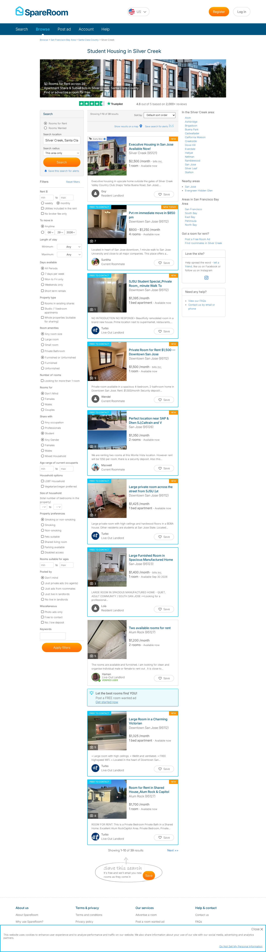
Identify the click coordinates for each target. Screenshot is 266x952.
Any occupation (54, 422)
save (148, 875)
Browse (43, 29)
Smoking (50, 524)
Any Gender (52, 439)
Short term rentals (55, 290)
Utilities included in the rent (61, 208)
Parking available (54, 547)
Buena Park (191, 129)
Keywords (46, 629)
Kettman (189, 156)
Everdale (190, 148)
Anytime (50, 226)
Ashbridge (191, 121)
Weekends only (54, 284)
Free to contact (54, 617)
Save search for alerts (157, 126)
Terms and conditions (89, 914)
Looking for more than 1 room (62, 380)
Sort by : (139, 115)
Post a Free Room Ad (197, 239)
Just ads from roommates (60, 588)
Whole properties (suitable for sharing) (60, 319)
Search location (52, 134)
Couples (50, 409)
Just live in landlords (57, 594)
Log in (241, 12)
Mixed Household (55, 456)
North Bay (191, 224)
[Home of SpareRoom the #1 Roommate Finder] (42, 11)
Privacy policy (84, 921)
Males (48, 404)
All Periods (51, 268)
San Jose (190, 164)
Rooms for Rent (57, 123)
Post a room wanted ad (150, 921)
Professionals (53, 427)
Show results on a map (126, 126)
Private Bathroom (55, 351)
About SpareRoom (27, 914)
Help (105, 29)
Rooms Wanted (57, 128)
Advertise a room (146, 914)
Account (86, 29)
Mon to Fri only (54, 279)
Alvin (188, 117)
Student (49, 433)
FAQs (198, 921)
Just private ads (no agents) (61, 583)
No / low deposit (54, 622)
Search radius (51, 148)
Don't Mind (51, 393)
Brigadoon (191, 125)
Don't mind (51, 577)
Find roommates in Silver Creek (203, 243)
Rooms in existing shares (59, 303)
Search (22, 29)
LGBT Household (55, 481)
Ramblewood (192, 160)
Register (219, 12)
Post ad (64, 29)
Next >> (172, 850)
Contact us (202, 914)
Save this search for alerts (63, 170)
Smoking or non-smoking (60, 519)
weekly (49, 203)
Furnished (51, 362)
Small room (51, 344)
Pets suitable (52, 536)
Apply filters (61, 647)
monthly (65, 203)
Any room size (53, 333)
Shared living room (56, 541)
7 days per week (54, 273)
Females (50, 398)
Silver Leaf (191, 168)
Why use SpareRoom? (29, 921)
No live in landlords (56, 599)
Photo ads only (54, 611)
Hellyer (189, 152)
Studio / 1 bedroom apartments (56, 310)
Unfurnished (52, 368)
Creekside (191, 141)
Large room (52, 339)
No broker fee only (56, 213)
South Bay (191, 213)
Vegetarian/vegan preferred (61, 486)
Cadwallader (192, 133)
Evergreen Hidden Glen (199, 190)
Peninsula (190, 220)
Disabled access (54, 552)
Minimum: (47, 246)
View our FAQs (197, 300)
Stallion (189, 172)
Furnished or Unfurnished (60, 357)
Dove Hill (190, 145)
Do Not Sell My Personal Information (240, 946)
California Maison (195, 137)
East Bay (190, 216)
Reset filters (73, 181)
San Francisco (193, 209)
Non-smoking (53, 530)
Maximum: (48, 254)
